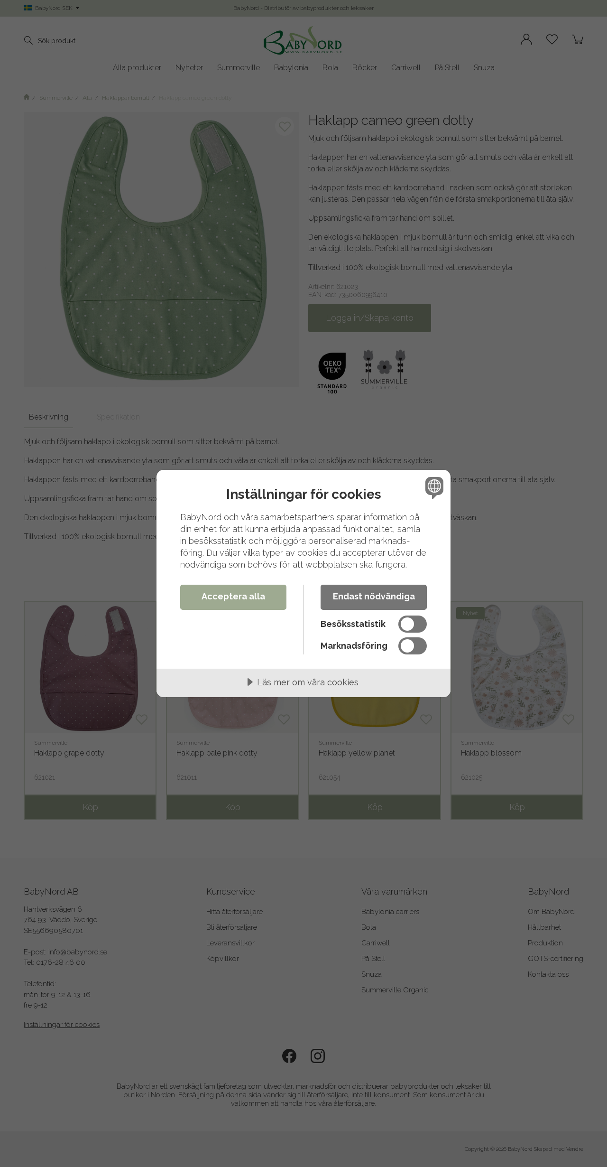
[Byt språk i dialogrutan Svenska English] (433, 487)
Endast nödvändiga (374, 596)
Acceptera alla (233, 596)
